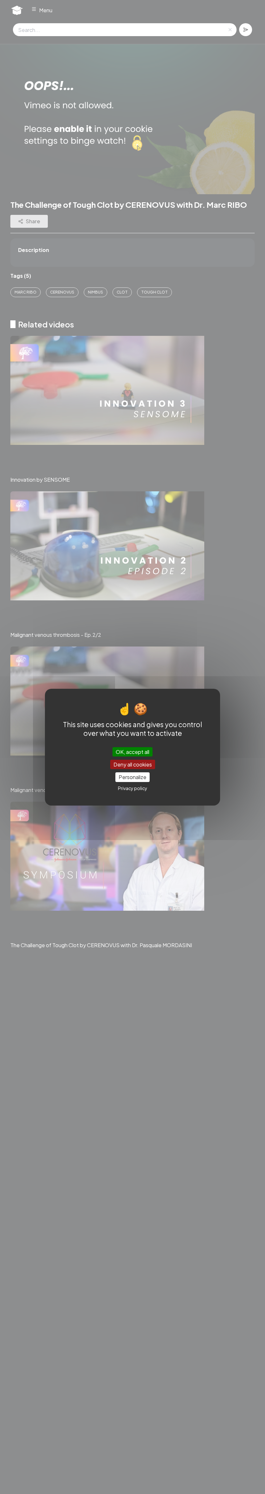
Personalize (132, 777)
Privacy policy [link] (132, 788)
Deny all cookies (132, 764)
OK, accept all (132, 751)
